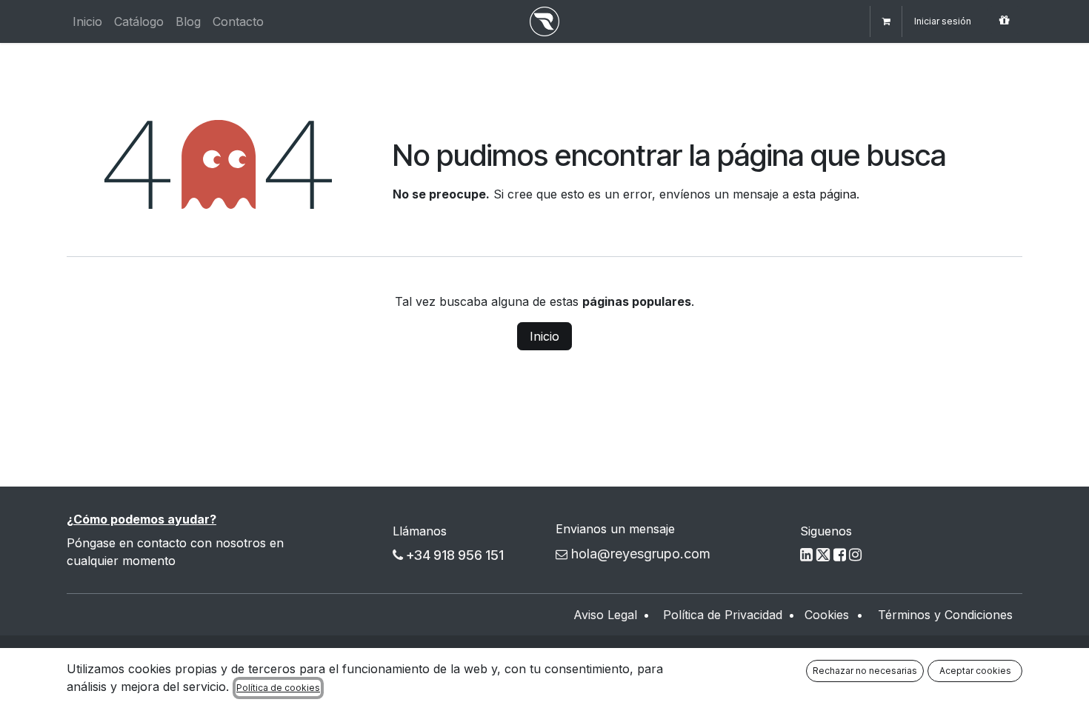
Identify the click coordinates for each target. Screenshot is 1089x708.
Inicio (544, 336)
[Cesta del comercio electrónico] (886, 21)
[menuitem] (87, 21)
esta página (824, 194)
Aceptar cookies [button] (975, 670)
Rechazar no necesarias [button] (865, 670)
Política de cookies (278, 687)
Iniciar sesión (942, 21)
